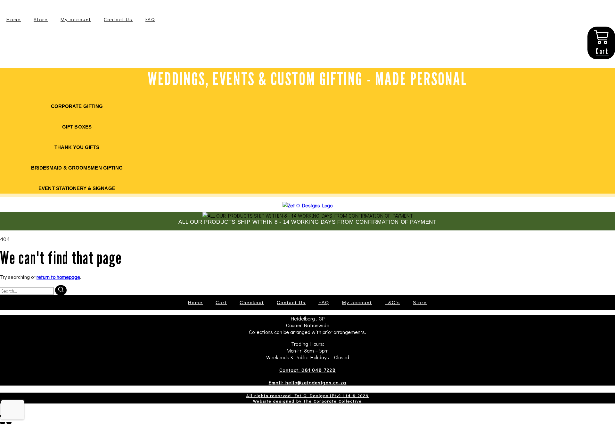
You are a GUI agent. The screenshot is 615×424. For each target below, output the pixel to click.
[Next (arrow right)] (9, 423)
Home (13, 19)
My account (76, 19)
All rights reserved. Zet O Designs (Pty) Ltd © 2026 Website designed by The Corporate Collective (307, 398)
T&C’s (392, 302)
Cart (221, 302)
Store (41, 19)
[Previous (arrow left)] (2, 423)
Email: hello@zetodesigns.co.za (308, 382)
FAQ (150, 19)
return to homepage (58, 276)
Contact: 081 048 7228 (307, 370)
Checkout (252, 302)
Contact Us (118, 19)
